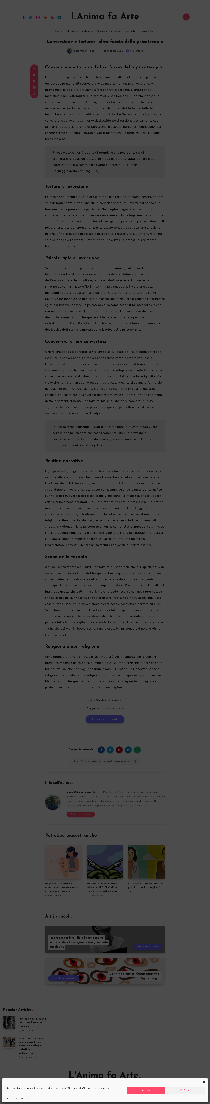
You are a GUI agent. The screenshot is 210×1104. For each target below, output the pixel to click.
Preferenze (186, 1090)
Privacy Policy (25, 1098)
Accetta (146, 1090)
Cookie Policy (11, 1098)
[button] (203, 1082)
